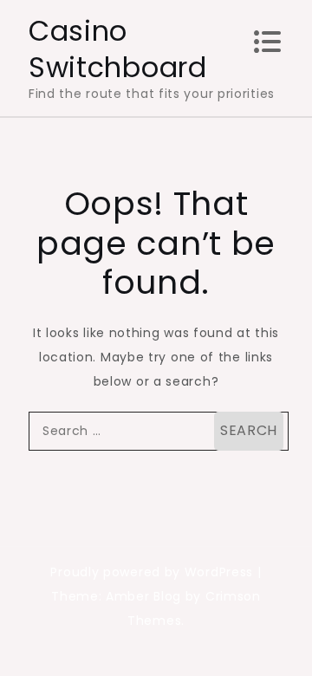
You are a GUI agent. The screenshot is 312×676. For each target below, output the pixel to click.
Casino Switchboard (118, 49)
